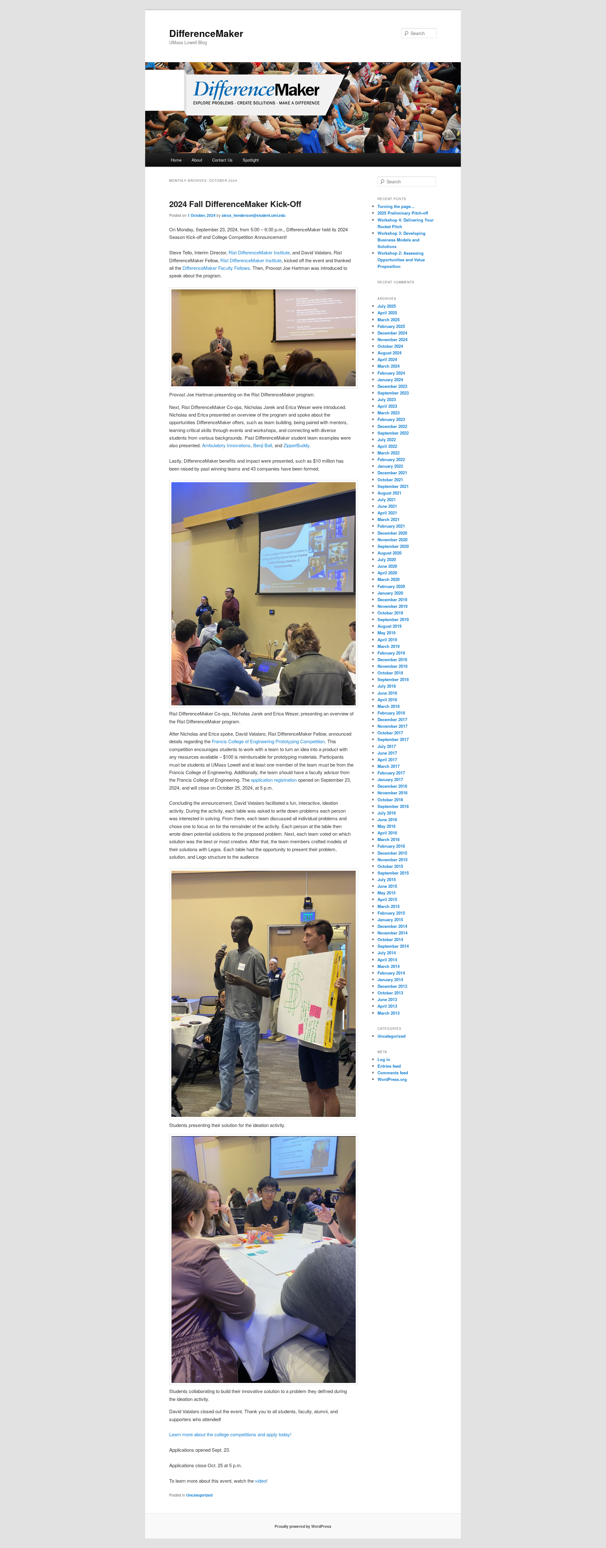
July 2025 (386, 306)
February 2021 (391, 526)
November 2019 (392, 606)
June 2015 (387, 886)
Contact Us (222, 160)
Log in (383, 1059)
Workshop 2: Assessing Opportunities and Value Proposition (401, 259)
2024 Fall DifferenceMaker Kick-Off (235, 204)
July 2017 (386, 746)
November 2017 (392, 726)
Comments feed (392, 1073)
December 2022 (392, 426)
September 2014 (393, 946)
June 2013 (387, 999)
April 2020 (387, 573)
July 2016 (386, 813)
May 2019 (386, 633)
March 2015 (388, 906)
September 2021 (393, 486)
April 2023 (387, 406)
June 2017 (387, 753)
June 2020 (387, 566)
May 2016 (386, 826)
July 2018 (386, 686)
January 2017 (390, 779)
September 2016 (393, 806)
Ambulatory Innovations (226, 445)
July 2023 (386, 399)
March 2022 (388, 453)
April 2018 (387, 700)
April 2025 (387, 313)
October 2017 (390, 733)
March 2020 (388, 579)
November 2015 (392, 860)
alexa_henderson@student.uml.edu (253, 215)
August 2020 (389, 553)
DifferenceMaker (206, 33)
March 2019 (388, 646)
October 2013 (390, 993)
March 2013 (388, 1013)
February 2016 (391, 846)
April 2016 (387, 833)
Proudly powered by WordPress (303, 1526)
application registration (274, 779)
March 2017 (388, 766)
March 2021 (388, 519)
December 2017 (392, 719)
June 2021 (387, 506)
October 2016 (390, 800)
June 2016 (387, 819)
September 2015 (393, 873)
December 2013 (392, 986)
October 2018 (390, 673)
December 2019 (392, 599)
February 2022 (391, 459)
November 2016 (392, 793)
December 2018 (392, 659)
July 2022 (386, 439)
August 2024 (389, 353)
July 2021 (386, 499)
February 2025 (391, 326)
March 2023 (388, 413)
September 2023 (393, 393)
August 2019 (389, 626)
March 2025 (388, 320)
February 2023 (391, 419)
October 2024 (390, 346)
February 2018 (391, 713)
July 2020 (386, 559)
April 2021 (387, 513)
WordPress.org (392, 1079)
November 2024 (392, 339)
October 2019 (390, 613)
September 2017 (393, 739)
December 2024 (392, 333)
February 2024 (391, 373)
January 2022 (390, 466)
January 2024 (390, 380)
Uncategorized (199, 1495)
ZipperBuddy (296, 445)
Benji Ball (262, 445)
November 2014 (392, 933)
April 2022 (387, 446)
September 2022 (393, 433)
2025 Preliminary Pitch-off (402, 213)
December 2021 (392, 473)
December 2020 (392, 533)
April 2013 (387, 1006)
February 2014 (391, 973)
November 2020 (392, 540)
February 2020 (391, 586)
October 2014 (390, 939)
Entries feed (389, 1066)
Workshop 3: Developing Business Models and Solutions (401, 239)
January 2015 (390, 919)
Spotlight (251, 160)
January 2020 (390, 593)
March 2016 (388, 839)
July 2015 (386, 879)
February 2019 (391, 653)
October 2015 (390, 866)
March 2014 (388, 966)
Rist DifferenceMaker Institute (259, 252)
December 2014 (392, 926)
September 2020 (393, 546)
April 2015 (387, 899)
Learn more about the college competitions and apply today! (230, 1434)
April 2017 (387, 759)
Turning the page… (396, 206)
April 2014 (387, 960)
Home (176, 160)
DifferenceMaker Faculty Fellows (216, 267)
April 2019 (387, 640)
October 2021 (390, 480)
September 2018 (393, 679)
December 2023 (392, 386)
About (197, 160)
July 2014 (386, 953)
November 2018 (392, 666)
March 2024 (388, 366)
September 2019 (393, 619)
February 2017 (391, 773)
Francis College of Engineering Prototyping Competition (268, 741)
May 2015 (386, 893)
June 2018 (387, 693)
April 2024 (387, 359)
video (260, 1480)
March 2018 (388, 706)
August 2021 (389, 493)
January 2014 (390, 979)
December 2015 (392, 853)
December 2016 (392, 786)
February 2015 (391, 913)
